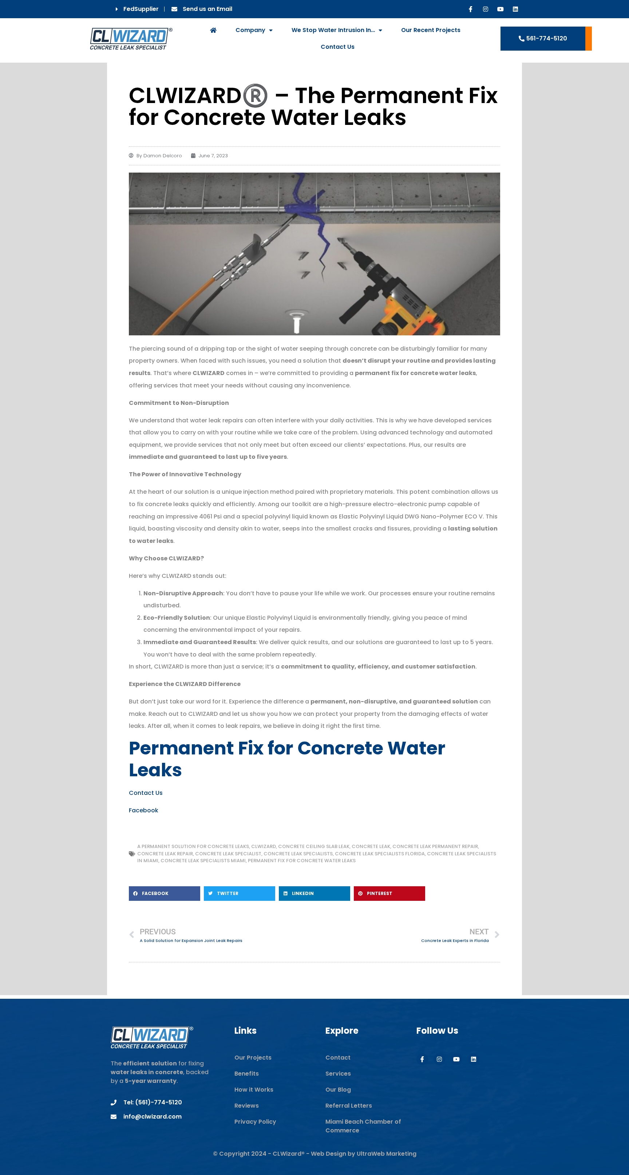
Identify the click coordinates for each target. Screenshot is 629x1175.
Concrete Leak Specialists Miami (203, 860)
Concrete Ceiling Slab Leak (313, 846)
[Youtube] (500, 9)
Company (250, 30)
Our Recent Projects (430, 30)
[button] (164, 893)
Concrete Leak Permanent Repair (435, 846)
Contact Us (338, 47)
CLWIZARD (263, 846)
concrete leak (371, 846)
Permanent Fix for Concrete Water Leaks (302, 860)
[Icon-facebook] (471, 9)
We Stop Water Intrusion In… (333, 30)
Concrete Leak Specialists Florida (380, 853)
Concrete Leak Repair (165, 853)
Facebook (143, 810)
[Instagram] (485, 9)
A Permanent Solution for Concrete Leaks (193, 846)
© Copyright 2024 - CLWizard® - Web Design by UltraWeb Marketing (314, 1154)
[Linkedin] (515, 9)
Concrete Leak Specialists (298, 853)
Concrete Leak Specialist (228, 853)
